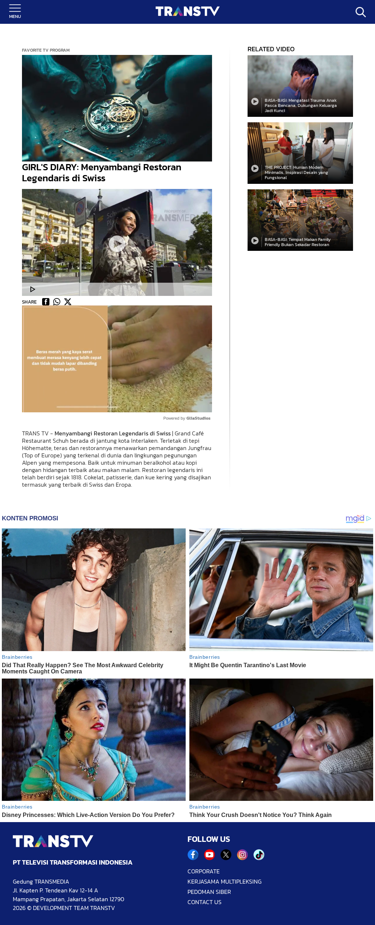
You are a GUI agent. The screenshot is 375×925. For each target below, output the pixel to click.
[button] (117, 108)
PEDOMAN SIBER (209, 891)
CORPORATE (204, 871)
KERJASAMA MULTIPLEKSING (224, 881)
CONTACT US (205, 902)
